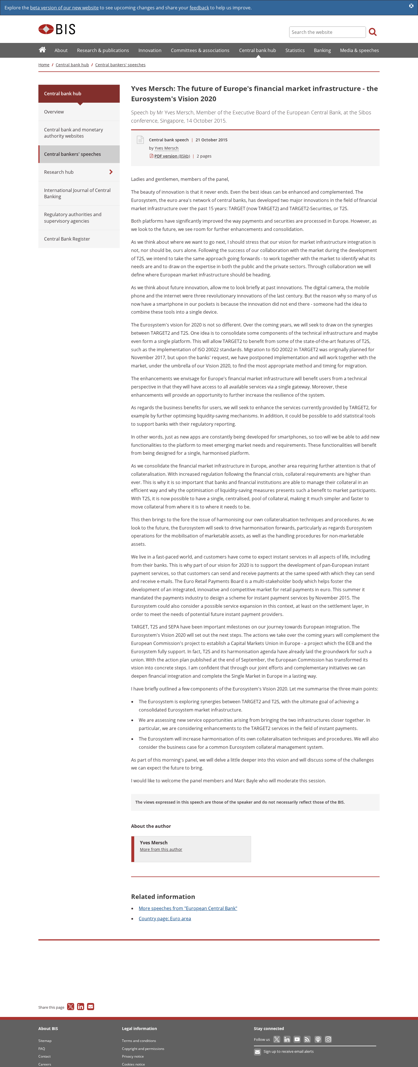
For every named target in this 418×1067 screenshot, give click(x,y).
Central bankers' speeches (120, 64)
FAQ (41, 1048)
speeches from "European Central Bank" (188, 908)
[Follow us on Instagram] (328, 1039)
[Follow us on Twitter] (277, 1039)
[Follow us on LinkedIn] (287, 1039)
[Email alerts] (258, 1052)
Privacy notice (133, 1056)
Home (43, 64)
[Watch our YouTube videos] (298, 1039)
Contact (44, 1056)
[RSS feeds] (308, 1039)
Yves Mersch (167, 148)
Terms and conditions (139, 1040)
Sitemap (44, 1040)
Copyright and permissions (143, 1048)
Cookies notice (133, 1064)
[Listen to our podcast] (318, 1039)
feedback (199, 8)
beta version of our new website (64, 8)
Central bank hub (72, 64)
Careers (44, 1064)
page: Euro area (165, 918)
